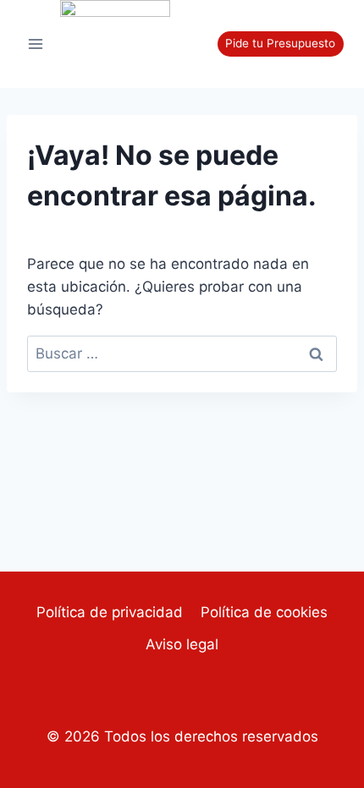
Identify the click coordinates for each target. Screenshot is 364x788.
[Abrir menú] (36, 43)
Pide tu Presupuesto (280, 43)
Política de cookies (264, 612)
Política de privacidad (109, 612)
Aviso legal (182, 644)
